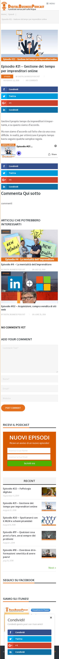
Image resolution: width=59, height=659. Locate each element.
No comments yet (13, 327)
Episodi (11, 14)
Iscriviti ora (29, 463)
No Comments (32, 80)
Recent (29, 481)
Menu (52, 3)
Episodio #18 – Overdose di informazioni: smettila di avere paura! (19, 553)
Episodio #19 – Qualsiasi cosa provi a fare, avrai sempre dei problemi (19, 535)
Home (3, 14)
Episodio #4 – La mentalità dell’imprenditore (26, 264)
